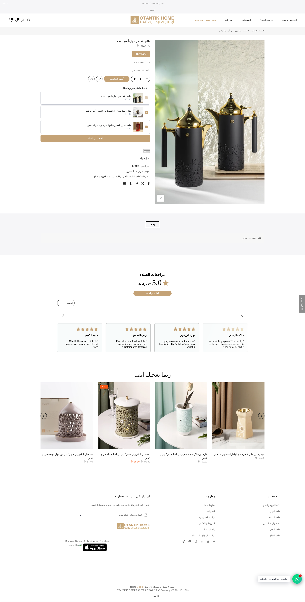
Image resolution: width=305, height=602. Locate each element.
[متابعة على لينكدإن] (201, 541)
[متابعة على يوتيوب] (189, 541)
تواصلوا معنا (209, 529)
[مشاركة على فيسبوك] (148, 183)
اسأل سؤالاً (145, 158)
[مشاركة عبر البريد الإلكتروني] (124, 183)
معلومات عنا (209, 505)
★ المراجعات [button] (302, 304)
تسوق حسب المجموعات (205, 20)
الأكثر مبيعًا (123, 176)
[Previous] (261, 416)
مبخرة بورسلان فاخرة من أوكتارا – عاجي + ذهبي (239, 454)
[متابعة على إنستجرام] (208, 541)
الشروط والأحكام (207, 523)
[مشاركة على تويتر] (142, 183)
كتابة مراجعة (152, 293)
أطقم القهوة (275, 511)
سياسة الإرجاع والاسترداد (203, 535)
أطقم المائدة (275, 517)
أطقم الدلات (135, 176)
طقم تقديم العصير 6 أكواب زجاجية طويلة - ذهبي (108, 125)
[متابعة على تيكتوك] (183, 541)
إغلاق (299, 3)
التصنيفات (246, 20)
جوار (115, 176)
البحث (155, 596)
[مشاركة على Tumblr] (130, 183)
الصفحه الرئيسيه (289, 20)
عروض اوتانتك (266, 20)
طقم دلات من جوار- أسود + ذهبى (115, 96)
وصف (152, 224)
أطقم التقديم (275, 529)
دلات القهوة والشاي (102, 176)
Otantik (140, 586)
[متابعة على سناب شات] (195, 541)
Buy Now (141, 54)
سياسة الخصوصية (207, 517)
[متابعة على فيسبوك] (214, 541)
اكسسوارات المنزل (272, 523)
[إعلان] (152, 3)
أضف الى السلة (95, 138)
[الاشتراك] (83, 515)
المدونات (229, 20)
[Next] (44, 416)
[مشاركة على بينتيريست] (136, 183)
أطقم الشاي (275, 535)
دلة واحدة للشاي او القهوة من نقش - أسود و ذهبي (108, 111)
